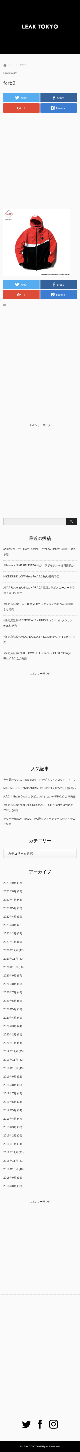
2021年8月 (9, 891)
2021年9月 (9, 883)
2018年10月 (10, 1169)
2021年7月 (9, 899)
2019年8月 (9, 1085)
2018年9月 (9, 1177)
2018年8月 (9, 1186)
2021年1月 (9, 941)
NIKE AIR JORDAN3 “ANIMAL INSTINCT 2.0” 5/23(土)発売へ (39, 788)
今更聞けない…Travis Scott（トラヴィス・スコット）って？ (39, 779)
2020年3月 (9, 1026)
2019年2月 (9, 1135)
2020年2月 (9, 1034)
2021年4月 (9, 916)
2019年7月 (9, 1093)
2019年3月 (9, 1127)
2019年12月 (10, 1051)
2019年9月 (9, 1076)
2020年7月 (9, 992)
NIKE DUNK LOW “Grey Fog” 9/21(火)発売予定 (31, 576)
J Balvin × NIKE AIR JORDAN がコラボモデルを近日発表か (38, 565)
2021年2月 (9, 933)
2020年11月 (10, 958)
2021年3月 (9, 925)
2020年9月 (9, 975)
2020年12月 (10, 950)
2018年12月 (10, 1152)
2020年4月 (9, 1017)
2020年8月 (9, 984)
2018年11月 (10, 1160)
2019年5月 (9, 1110)
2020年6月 (9, 1000)
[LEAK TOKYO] (40, 27)
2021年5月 (9, 908)
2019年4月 (9, 1118)
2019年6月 (9, 1101)
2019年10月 (10, 1068)
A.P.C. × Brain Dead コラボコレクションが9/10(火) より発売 (39, 796)
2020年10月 (10, 967)
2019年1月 (9, 1144)
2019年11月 (10, 1059)
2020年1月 (9, 1043)
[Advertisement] (40, 157)
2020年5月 (9, 1009)
